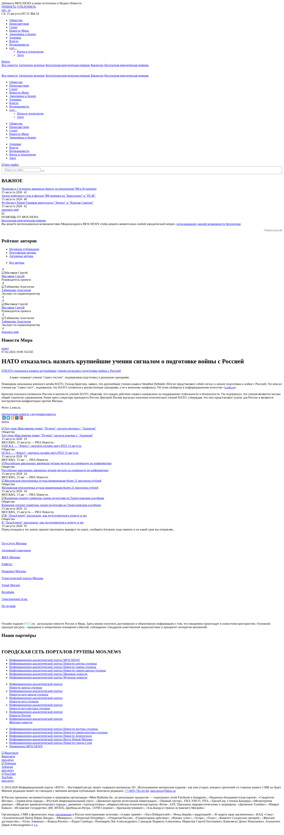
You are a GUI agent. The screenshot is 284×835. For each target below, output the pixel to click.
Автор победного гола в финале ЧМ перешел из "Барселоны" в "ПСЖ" (49, 195)
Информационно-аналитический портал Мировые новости (48, 674)
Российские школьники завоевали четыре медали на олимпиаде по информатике (55, 470)
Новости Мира (19, 30)
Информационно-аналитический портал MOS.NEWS (44, 660)
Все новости (10, 65)
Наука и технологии (30, 51)
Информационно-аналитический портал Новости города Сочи (50, 742)
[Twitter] (8, 418)
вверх (5, 421)
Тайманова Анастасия (16, 290)
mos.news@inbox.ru (163, 790)
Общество (16, 20)
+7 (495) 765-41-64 (137, 790)
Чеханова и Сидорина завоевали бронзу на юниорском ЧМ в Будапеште (49, 188)
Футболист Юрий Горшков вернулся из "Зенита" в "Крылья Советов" (48, 202)
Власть (13, 41)
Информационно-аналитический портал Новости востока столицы (53, 729)
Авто (20, 55)
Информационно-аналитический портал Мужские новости (48, 677)
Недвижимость (19, 44)
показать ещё (10, 209)
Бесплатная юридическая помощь (68, 65)
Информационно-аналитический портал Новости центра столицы (53, 663)
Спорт (13, 27)
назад (5, 348)
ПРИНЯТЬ (9, 6)
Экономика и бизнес (22, 34)
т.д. (36, 824)
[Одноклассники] (12, 418)
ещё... (13, 48)
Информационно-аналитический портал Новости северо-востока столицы (58, 732)
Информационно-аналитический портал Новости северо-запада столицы (57, 670)
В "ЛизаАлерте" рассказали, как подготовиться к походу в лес (43, 522)
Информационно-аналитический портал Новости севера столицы (52, 667)
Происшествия (19, 23)
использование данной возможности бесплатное (209, 224)
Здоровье (15, 37)
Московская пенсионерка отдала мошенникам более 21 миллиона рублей (50, 487)
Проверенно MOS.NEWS (26, 746)
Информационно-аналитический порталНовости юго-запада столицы (36, 692)
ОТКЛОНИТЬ (26, 6)
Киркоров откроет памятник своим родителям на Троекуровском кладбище (51, 505)
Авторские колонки (32, 65)
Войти (6, 61)
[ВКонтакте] (4, 418)
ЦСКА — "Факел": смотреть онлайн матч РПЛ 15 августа (40, 452)
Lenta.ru (230, 387)
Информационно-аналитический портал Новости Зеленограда (50, 735)
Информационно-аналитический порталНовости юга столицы (36, 699)
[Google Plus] (21, 418)
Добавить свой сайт (273, 230)
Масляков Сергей (13, 276)
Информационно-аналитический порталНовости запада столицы (36, 685)
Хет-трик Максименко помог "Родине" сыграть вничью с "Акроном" (47, 435)
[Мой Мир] (17, 418)
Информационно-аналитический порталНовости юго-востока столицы (36, 706)
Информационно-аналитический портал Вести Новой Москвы (50, 739)
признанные (63, 814)
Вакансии (97, 65)
